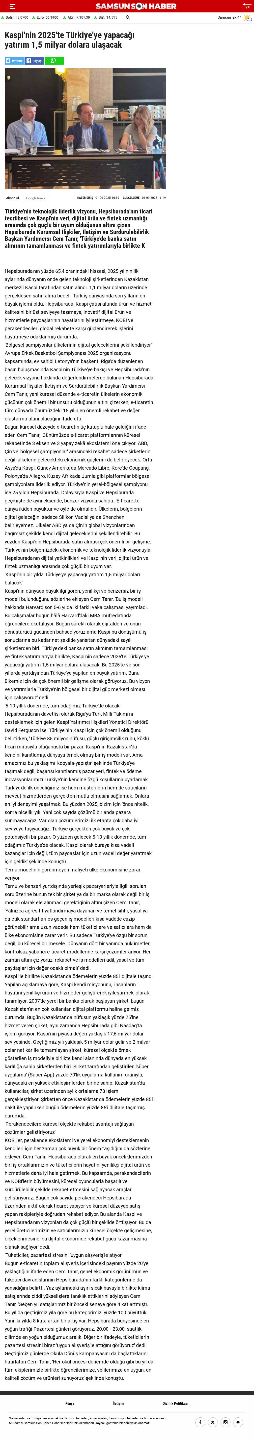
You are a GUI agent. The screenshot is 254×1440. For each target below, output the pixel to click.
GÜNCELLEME (131, 198)
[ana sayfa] (247, 5)
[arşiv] (128, 17)
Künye (69, 1403)
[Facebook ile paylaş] (34, 61)
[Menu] (12, 6)
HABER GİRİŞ (85, 198)
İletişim (118, 1403)
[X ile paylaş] (15, 61)
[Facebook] (200, 1422)
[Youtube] (238, 1422)
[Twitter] (213, 1422)
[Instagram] (226, 1422)
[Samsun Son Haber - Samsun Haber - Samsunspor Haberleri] (136, 6)
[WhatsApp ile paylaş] (54, 61)
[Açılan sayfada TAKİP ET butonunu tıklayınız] (35, 198)
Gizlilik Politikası (175, 1403)
